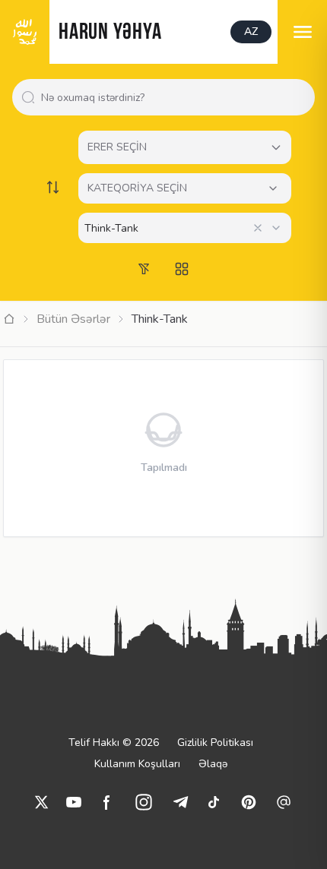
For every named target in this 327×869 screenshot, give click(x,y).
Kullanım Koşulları (137, 764)
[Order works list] (52, 187)
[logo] (24, 32)
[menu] (302, 32)
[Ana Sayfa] (9, 319)
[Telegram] (180, 802)
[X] (42, 802)
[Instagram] (143, 802)
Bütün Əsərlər (73, 319)
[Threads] (283, 802)
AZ (251, 31)
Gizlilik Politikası (215, 742)
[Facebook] (107, 802)
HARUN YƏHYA (110, 33)
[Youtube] (74, 802)
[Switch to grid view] (181, 269)
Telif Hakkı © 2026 (113, 742)
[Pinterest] (248, 802)
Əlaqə (212, 764)
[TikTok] (213, 802)
